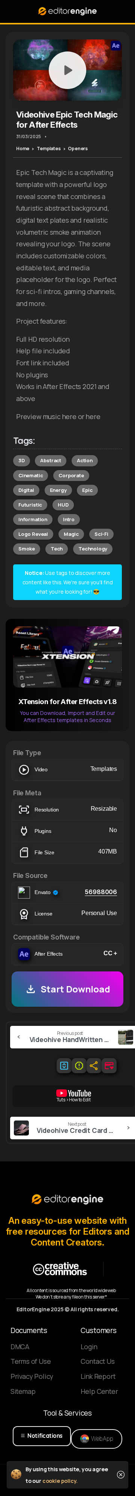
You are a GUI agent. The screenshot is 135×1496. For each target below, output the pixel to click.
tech (57, 548)
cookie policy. (60, 1480)
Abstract (50, 460)
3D (21, 460)
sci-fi (101, 534)
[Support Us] (109, 1065)
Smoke (26, 548)
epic (87, 490)
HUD (63, 504)
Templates (48, 148)
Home (22, 148)
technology (92, 548)
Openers (78, 148)
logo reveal (33, 534)
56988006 (101, 892)
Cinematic (30, 475)
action (85, 460)
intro (69, 519)
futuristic (30, 504)
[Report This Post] (79, 1065)
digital (26, 490)
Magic (71, 534)
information (32, 519)
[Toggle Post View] (64, 1065)
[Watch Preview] (67, 70)
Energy (58, 490)
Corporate (71, 475)
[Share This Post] (94, 1065)
